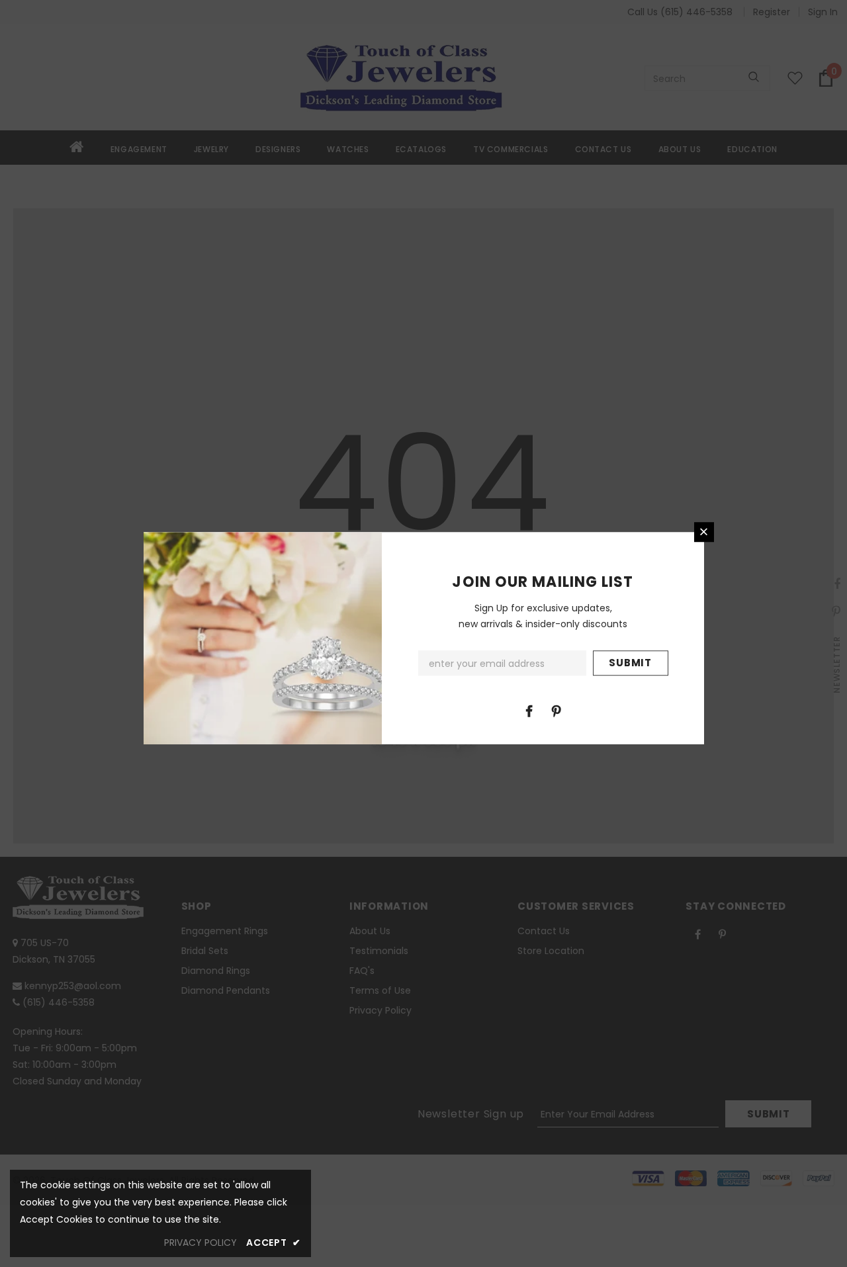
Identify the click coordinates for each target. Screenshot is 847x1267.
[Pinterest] (556, 711)
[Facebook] (529, 711)
